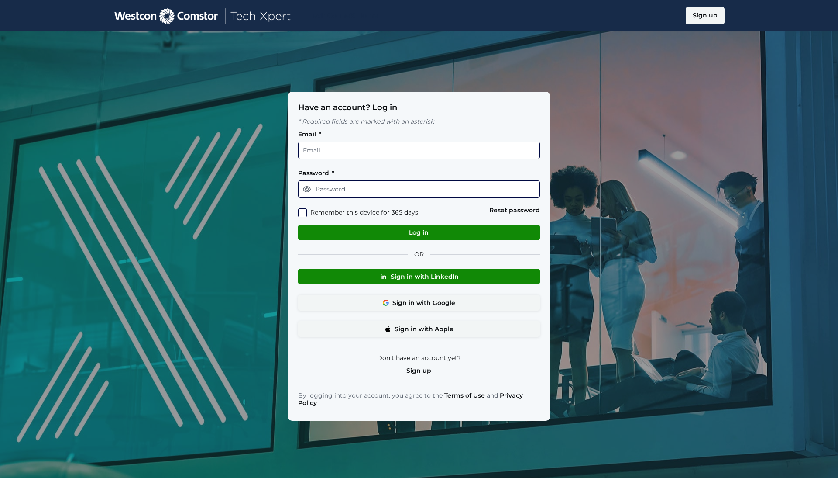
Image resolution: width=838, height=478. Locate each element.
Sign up (418, 370)
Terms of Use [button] (464, 395)
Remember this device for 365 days (364, 212)
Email (309, 134)
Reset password (514, 210)
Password (316, 173)
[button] (307, 189)
